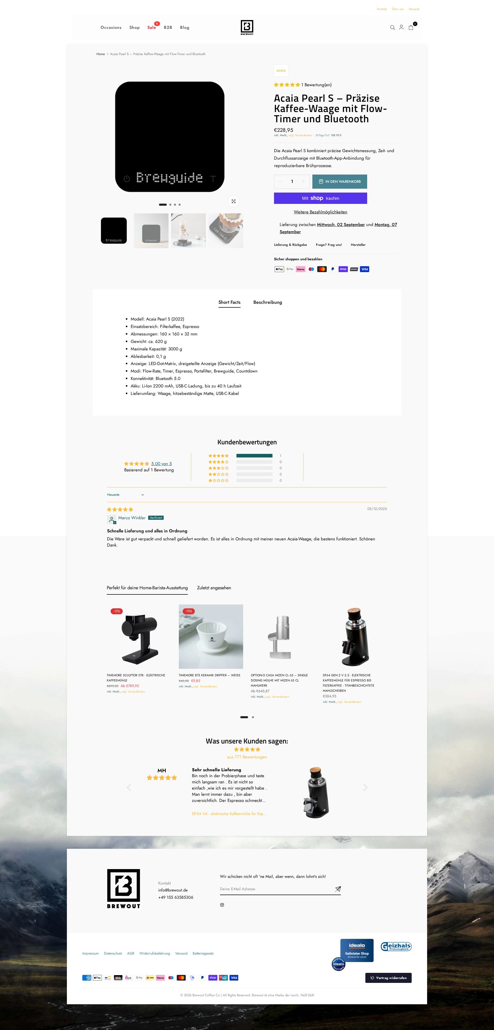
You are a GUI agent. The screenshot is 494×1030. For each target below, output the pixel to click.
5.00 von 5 (161, 464)
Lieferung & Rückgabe (290, 244)
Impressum (90, 953)
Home (100, 54)
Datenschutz (113, 953)
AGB (130, 953)
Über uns (398, 9)
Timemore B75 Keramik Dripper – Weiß (209, 675)
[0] (411, 27)
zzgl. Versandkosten (300, 135)
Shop (134, 27)
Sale (152, 27)
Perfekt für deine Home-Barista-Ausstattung (147, 587)
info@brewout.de (173, 890)
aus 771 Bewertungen (247, 757)
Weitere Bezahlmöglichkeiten (320, 212)
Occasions (111, 27)
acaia (281, 70)
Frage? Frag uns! (329, 244)
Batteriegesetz (203, 953)
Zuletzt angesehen (214, 587)
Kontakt (382, 9)
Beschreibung (267, 302)
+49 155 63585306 (175, 897)
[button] (287, 85)
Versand (414, 9)
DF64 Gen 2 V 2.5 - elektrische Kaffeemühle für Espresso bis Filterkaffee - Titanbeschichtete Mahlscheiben (348, 683)
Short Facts (229, 302)
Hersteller (358, 244)
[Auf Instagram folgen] (222, 905)
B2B (168, 27)
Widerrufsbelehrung (154, 953)
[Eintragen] (332, 889)
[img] (120, 509)
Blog (184, 27)
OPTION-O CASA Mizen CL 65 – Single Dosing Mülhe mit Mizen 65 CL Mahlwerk (279, 680)
